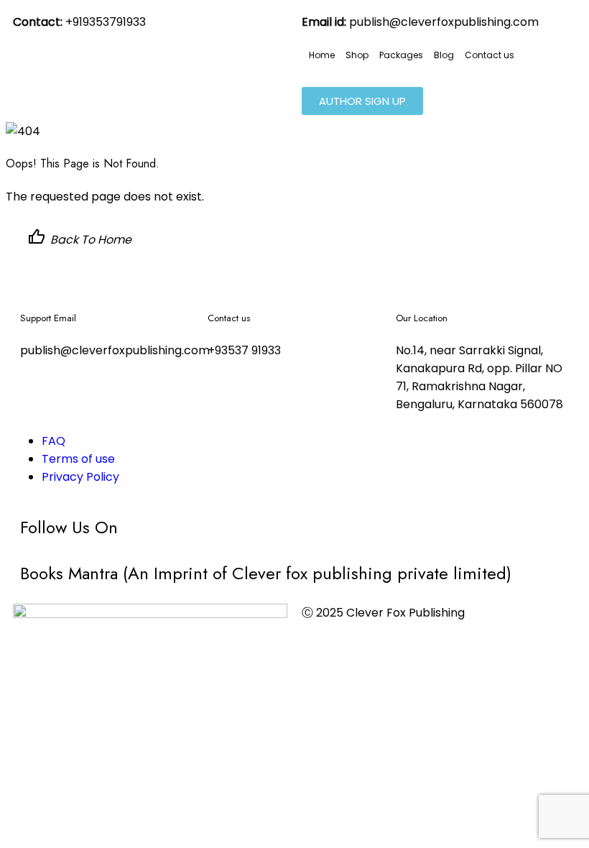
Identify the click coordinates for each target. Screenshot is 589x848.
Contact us (489, 55)
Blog (444, 55)
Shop (356, 55)
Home (322, 55)
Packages (401, 55)
